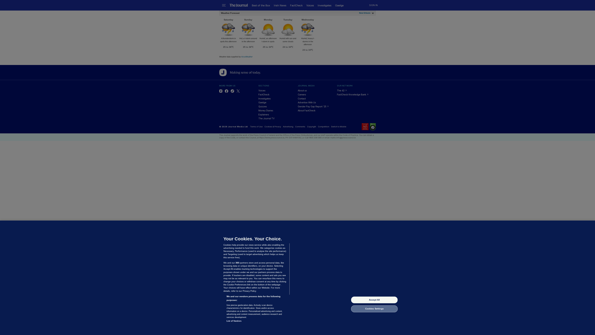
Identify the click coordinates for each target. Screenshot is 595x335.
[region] (297, 278)
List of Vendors (234, 321)
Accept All (374, 300)
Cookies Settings (374, 309)
